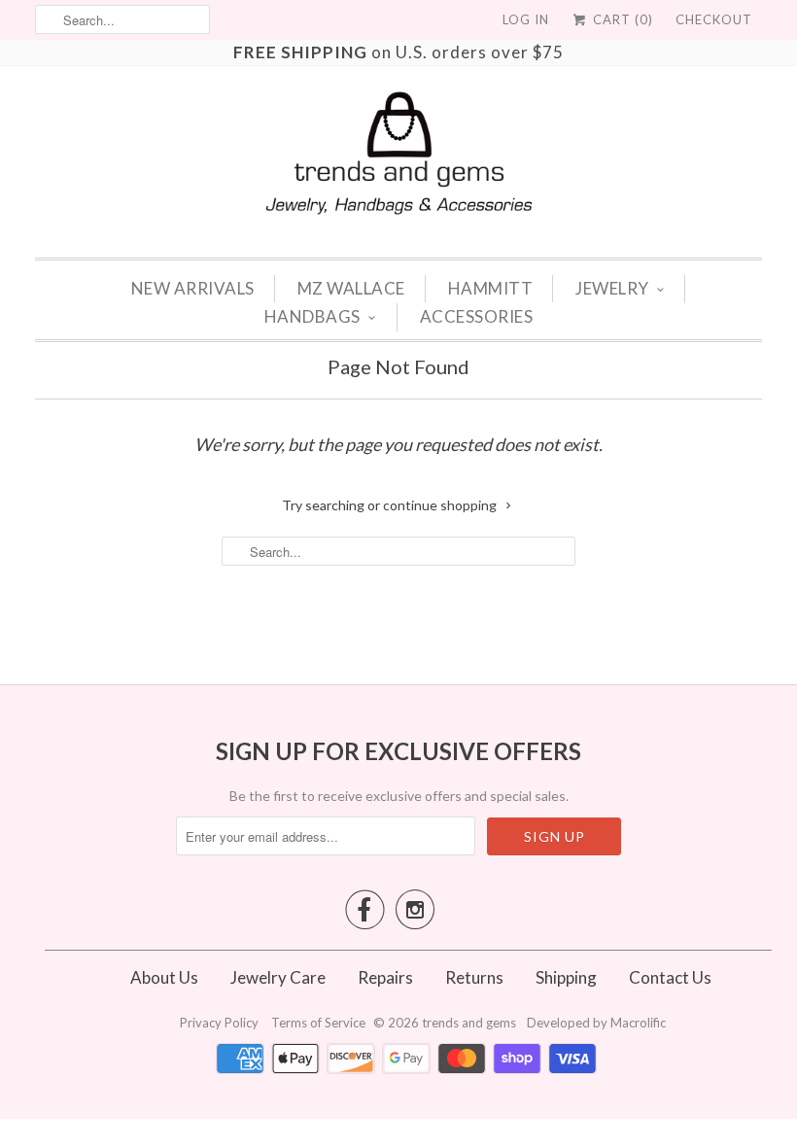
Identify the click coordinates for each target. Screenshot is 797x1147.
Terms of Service (319, 1022)
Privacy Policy (220, 1022)
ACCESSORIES (477, 316)
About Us (164, 977)
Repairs (385, 977)
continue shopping (441, 505)
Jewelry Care (278, 977)
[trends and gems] (399, 153)
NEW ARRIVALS (193, 288)
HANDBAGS (312, 316)
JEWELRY (612, 288)
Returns (474, 977)
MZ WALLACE (351, 288)
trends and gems (469, 1022)
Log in (525, 19)
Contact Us (670, 977)
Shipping (566, 977)
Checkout (714, 19)
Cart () (621, 19)
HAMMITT (491, 288)
